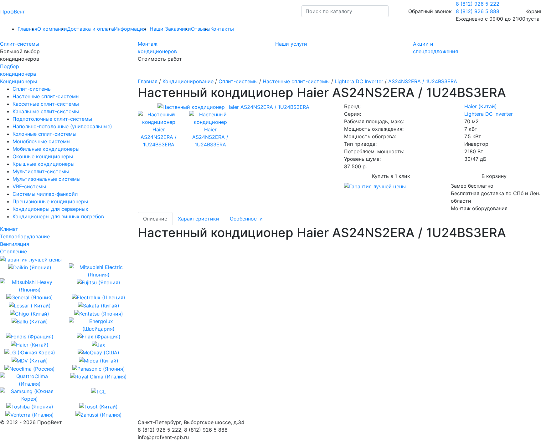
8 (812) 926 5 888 (477, 11)
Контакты (222, 29)
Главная (147, 81)
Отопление (13, 251)
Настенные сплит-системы (296, 81)
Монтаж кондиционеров (157, 47)
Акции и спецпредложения (435, 47)
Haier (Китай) (480, 106)
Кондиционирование (188, 81)
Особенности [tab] (246, 218)
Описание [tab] (155, 218)
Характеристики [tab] (198, 218)
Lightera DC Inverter (359, 81)
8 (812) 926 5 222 (477, 4)
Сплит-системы (19, 44)
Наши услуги (291, 44)
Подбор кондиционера (18, 70)
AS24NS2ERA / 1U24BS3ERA (422, 81)
